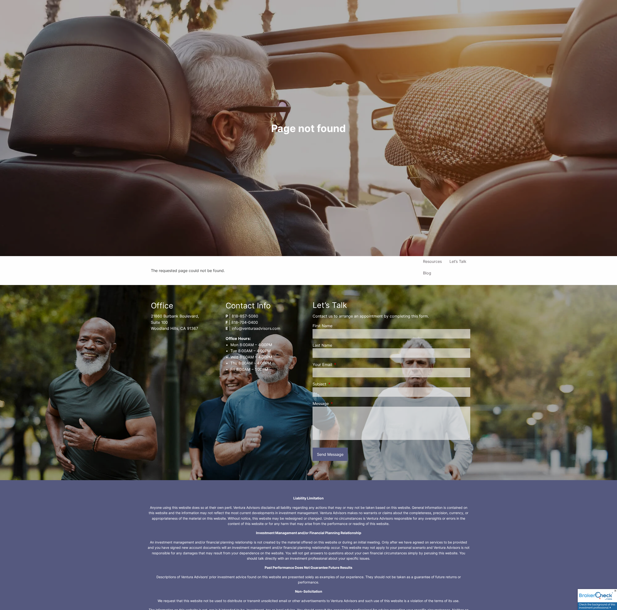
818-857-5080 (245, 316)
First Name (322, 325)
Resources (432, 261)
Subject (339, 384)
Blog (427, 273)
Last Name (322, 345)
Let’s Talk (457, 261)
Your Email (342, 364)
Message (340, 403)
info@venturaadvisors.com (256, 328)
